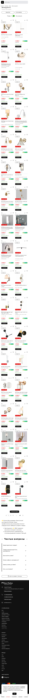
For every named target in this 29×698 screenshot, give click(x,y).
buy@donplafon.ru (7, 602)
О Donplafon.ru (5, 608)
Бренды (3, 652)
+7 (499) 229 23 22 (8, 594)
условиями (22, 686)
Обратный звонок (7, 599)
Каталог (3, 632)
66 (20, 515)
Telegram (6, 677)
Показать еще (14, 511)
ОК (14, 693)
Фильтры (8, 12)
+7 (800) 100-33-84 (8, 597)
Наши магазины (8, 591)
